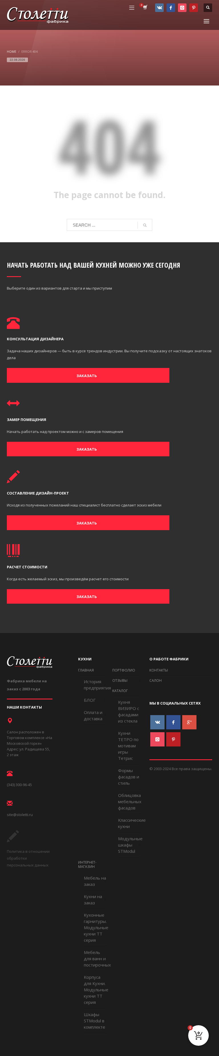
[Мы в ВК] (159, 7)
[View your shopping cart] (144, 7)
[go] (144, 225)
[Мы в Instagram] (182, 7)
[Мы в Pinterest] (193, 7)
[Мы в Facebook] (171, 7)
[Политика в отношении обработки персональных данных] (13, 840)
